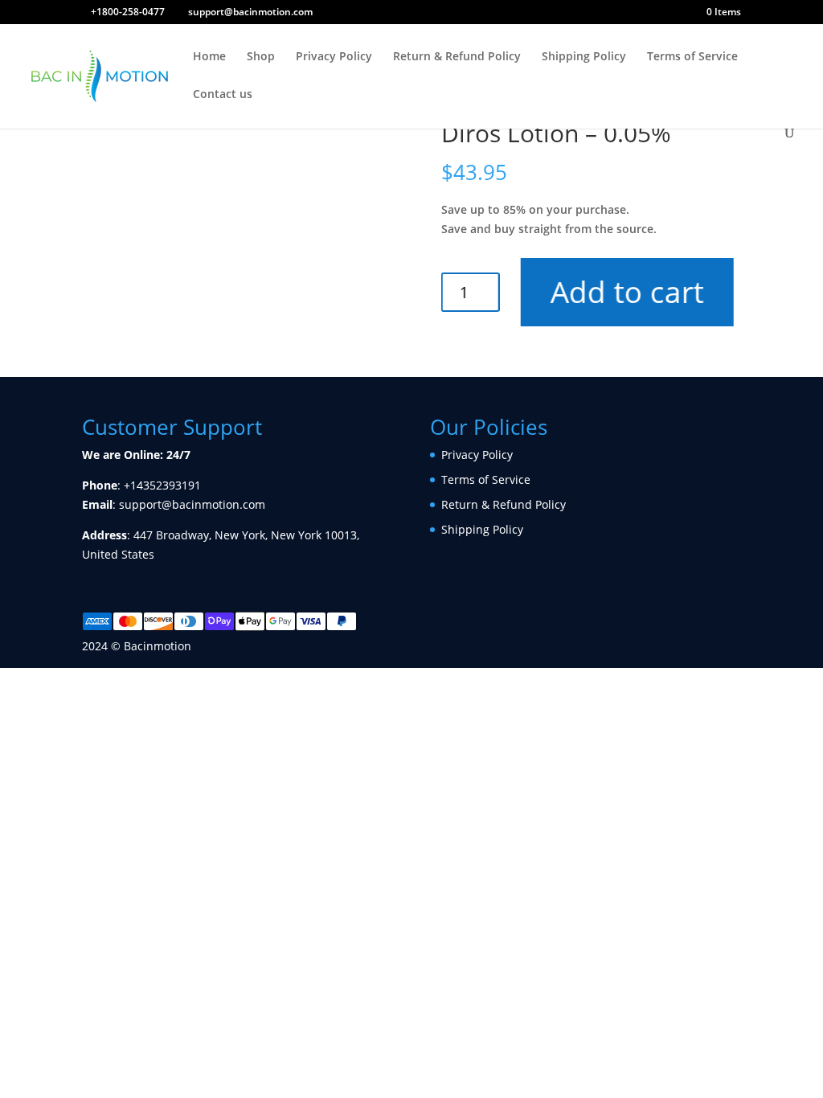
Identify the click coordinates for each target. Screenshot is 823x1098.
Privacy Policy (334, 57)
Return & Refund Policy (457, 57)
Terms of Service (692, 57)
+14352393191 (162, 485)
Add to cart (626, 291)
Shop (261, 57)
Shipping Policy (584, 57)
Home (209, 57)
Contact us (222, 94)
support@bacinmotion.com (192, 504)
